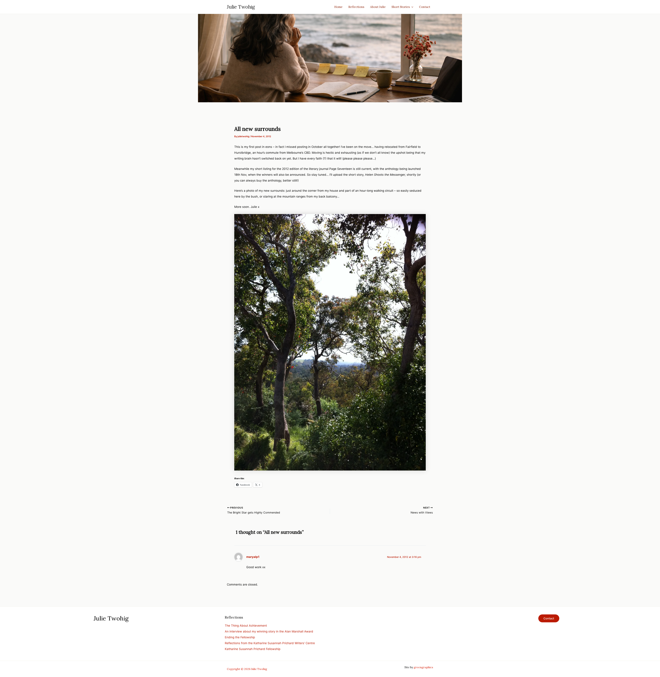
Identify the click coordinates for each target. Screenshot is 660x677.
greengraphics (423, 667)
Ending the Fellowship (240, 637)
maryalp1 (252, 557)
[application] (411, 7)
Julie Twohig (241, 7)
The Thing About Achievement (246, 625)
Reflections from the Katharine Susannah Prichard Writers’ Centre (270, 643)
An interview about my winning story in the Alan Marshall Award (269, 631)
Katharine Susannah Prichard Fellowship (252, 649)
